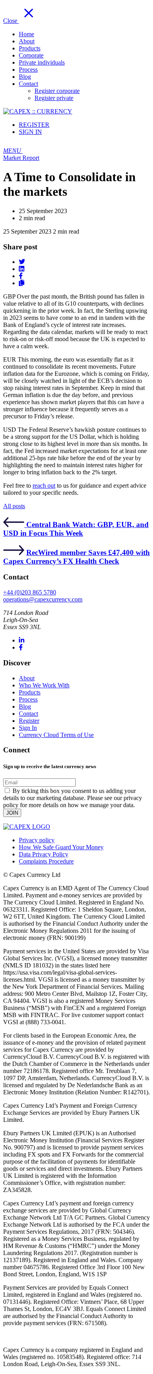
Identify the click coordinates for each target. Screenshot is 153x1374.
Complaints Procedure (46, 861)
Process (28, 699)
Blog (25, 706)
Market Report (21, 157)
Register (29, 720)
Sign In (28, 727)
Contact (28, 713)
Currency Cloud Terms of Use (56, 735)
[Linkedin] (21, 640)
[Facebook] (21, 647)
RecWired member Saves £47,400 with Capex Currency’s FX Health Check (76, 556)
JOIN (12, 813)
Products (29, 692)
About (27, 678)
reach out (44, 485)
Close (11, 20)
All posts (14, 506)
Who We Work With (44, 685)
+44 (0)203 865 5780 (29, 592)
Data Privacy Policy (43, 854)
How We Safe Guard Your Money (61, 847)
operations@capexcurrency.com (42, 599)
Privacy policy (37, 840)
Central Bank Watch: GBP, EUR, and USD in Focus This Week (76, 528)
